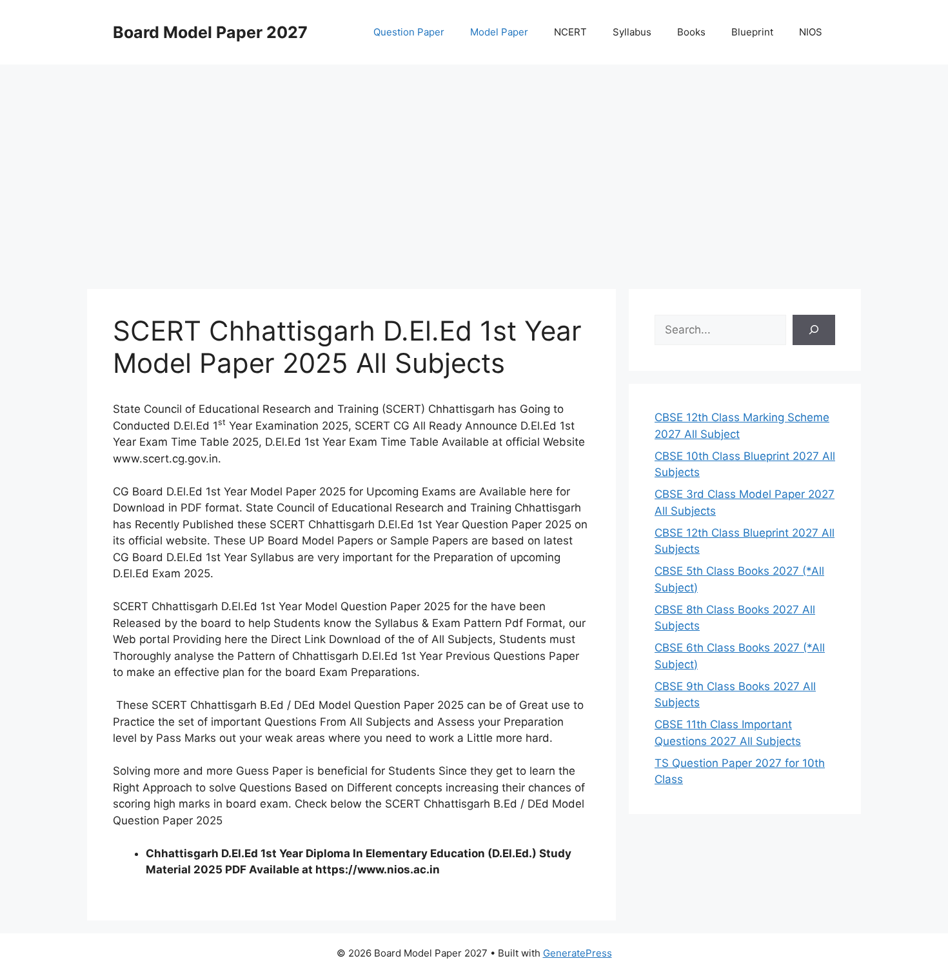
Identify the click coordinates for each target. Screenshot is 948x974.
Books (691, 32)
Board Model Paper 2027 (210, 32)
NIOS (810, 32)
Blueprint (752, 32)
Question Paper (408, 32)
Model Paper (499, 32)
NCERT (570, 32)
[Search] (814, 330)
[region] (474, 168)
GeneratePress (577, 953)
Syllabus (632, 32)
